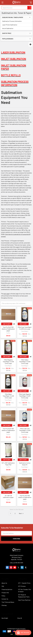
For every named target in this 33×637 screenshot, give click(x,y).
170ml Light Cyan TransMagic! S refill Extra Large (24, 430)
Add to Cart (6, 324)
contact (8, 260)
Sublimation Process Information (12, 21)
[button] (30, 44)
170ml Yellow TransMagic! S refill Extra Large (24, 361)
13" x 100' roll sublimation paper (8, 496)
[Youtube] (14, 567)
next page (6, 293)
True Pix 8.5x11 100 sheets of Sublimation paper (8, 329)
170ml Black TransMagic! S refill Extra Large (8, 396)
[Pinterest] (11, 567)
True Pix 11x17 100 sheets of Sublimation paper (24, 497)
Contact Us (5, 599)
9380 (9, 272)
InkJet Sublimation (7, 28)
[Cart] (31, 2)
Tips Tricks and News (8, 602)
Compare (14, 324)
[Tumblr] (25, 567)
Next (20, 513)
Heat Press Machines (24, 600)
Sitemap (4, 605)
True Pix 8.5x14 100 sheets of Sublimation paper (8, 430)
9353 (25, 287)
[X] (18, 567)
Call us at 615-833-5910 (16, 562)
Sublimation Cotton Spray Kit (24, 464)
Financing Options (7, 589)
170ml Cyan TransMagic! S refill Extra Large (25, 328)
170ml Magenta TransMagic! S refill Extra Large (8, 361)
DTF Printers (22, 586)
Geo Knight (5, 618)
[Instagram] (22, 567)
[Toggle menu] (2, 2)
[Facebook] (7, 567)
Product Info (5, 592)
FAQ (3, 586)
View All (19, 618)
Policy (3, 596)
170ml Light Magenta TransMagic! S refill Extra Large (25, 396)
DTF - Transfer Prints (24, 583)
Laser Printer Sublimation (9, 25)
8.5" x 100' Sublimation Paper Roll (8, 464)
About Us (4, 583)
